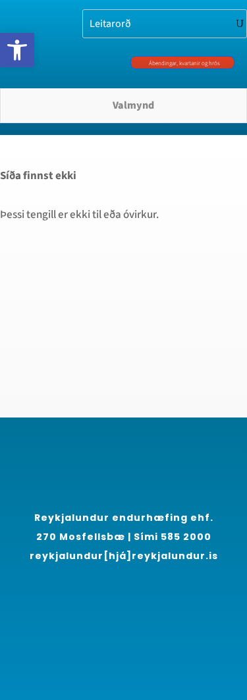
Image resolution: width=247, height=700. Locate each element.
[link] (17, 50)
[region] (123, 571)
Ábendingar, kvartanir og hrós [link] (184, 63)
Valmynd (133, 105)
